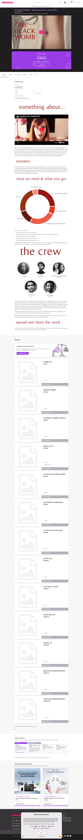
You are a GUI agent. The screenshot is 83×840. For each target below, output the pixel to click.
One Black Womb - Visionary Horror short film (36, 10)
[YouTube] (16, 821)
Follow (41, 64)
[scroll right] (67, 765)
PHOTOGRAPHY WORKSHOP (53, 502)
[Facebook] (12, 821)
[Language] (65, 2)
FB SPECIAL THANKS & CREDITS (54, 418)
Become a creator (67, 819)
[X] (14, 821)
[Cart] (68, 2)
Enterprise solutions (67, 820)
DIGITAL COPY (48, 446)
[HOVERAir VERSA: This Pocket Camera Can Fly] (55, 781)
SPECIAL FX (47, 643)
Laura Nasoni (19, 11)
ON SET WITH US (49, 615)
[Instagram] (18, 821)
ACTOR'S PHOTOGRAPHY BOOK (54, 474)
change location (47, 6)
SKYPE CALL (47, 559)
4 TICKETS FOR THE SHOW (52, 530)
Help (46, 739)
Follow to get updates (20, 752)
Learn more (31, 751)
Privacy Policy (15, 835)
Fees (64, 815)
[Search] (34, 2)
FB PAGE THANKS (49, 390)
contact (21, 88)
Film (16, 93)
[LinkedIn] (20, 821)
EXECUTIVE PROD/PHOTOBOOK (54, 671)
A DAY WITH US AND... (51, 587)
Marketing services (67, 817)
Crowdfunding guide (53, 739)
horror (34, 93)
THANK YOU (47, 362)
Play (41, 31)
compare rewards (22, 353)
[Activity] (71, 2)
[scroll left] (65, 737)
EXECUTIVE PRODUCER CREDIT (54, 699)
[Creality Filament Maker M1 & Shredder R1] (27, 781)
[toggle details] (40, 806)
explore (46, 765)
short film (39, 93)
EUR (59, 2)
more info (17, 88)
